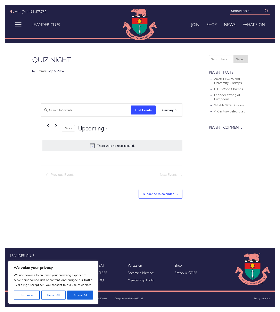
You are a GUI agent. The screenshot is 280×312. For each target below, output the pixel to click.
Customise (27, 295)
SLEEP (102, 272)
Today (68, 128)
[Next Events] (56, 125)
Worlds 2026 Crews (229, 105)
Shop (212, 24)
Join (195, 24)
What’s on (135, 265)
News (230, 24)
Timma (41, 71)
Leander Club (46, 24)
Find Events (143, 110)
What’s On (254, 24)
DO (101, 279)
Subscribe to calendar (158, 194)
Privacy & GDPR (186, 272)
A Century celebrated (229, 111)
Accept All (80, 295)
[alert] (112, 145)
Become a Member (141, 272)
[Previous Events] (48, 125)
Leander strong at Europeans (227, 97)
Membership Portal (141, 279)
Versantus (265, 298)
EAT (101, 265)
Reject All (53, 295)
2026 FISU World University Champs (228, 81)
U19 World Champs (228, 89)
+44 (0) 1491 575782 (30, 11)
